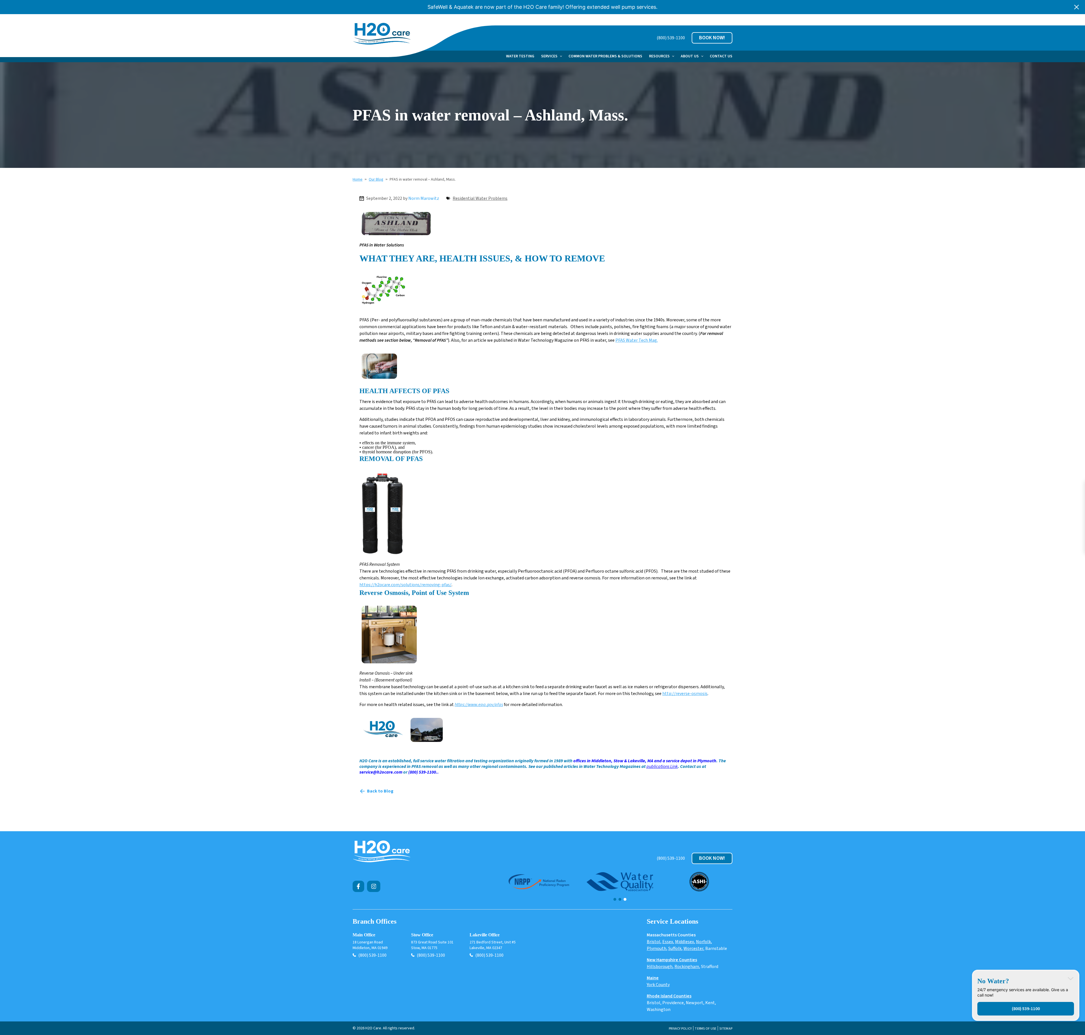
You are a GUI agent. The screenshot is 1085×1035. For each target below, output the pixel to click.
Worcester (693, 948)
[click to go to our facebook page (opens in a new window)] (358, 886)
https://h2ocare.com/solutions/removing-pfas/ (405, 585)
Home (358, 179)
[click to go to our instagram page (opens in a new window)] (374, 886)
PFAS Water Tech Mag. (636, 340)
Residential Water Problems (480, 198)
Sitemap (725, 1028)
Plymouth (656, 948)
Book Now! (712, 37)
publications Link (662, 766)
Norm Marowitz (423, 198)
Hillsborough (659, 966)
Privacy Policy (680, 1028)
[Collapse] (1070, 978)
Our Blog (376, 179)
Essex (667, 942)
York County (658, 985)
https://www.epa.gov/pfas (479, 704)
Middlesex (684, 942)
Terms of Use (705, 1028)
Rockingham (686, 966)
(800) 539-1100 (671, 38)
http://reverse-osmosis (685, 693)
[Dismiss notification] (1076, 7)
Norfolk (703, 942)
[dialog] (1025, 995)
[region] (619, 886)
